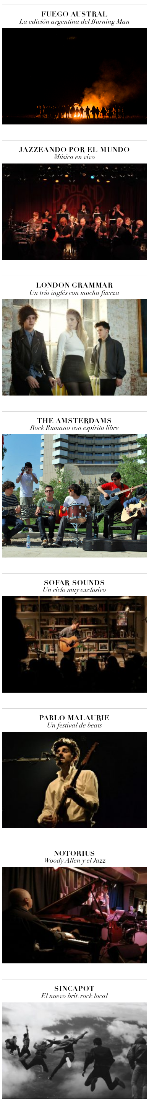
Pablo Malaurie (74, 718)
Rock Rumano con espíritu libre (74, 428)
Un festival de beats (74, 725)
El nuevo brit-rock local (74, 996)
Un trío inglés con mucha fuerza (74, 293)
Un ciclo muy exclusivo (74, 590)
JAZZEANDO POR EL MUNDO (74, 150)
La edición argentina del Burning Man (74, 22)
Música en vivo (74, 157)
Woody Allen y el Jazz (75, 861)
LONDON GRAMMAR (74, 285)
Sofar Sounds (74, 583)
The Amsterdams (74, 421)
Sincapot (74, 988)
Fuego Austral (74, 14)
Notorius (74, 853)
